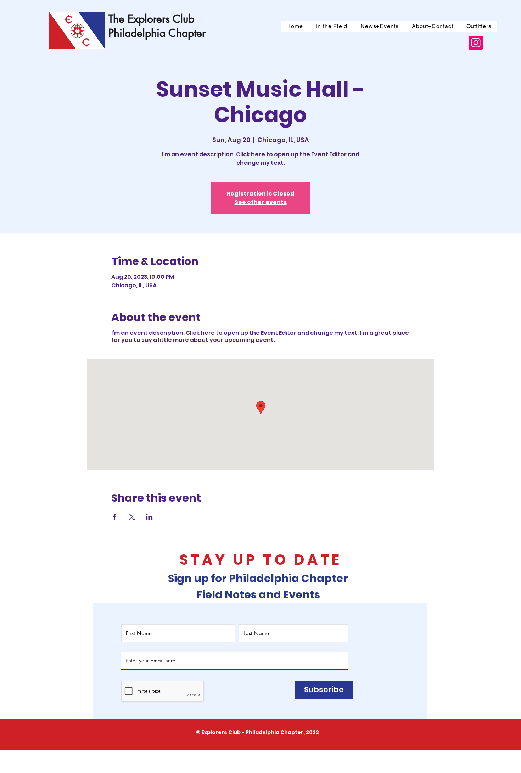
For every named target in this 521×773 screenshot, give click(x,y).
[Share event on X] (132, 517)
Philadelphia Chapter (157, 33)
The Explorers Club (151, 19)
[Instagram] (476, 43)
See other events (261, 202)
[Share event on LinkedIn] (149, 517)
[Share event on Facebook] (114, 517)
